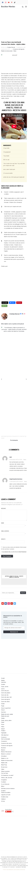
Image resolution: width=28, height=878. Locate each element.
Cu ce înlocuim (5, 784)
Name (2, 523)
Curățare (3, 782)
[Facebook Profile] (20, 314)
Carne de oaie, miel (6, 697)
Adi (10, 457)
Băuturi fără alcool (6, 751)
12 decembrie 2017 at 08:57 (16, 481)
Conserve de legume (18, 49)
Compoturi (4, 741)
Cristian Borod (11, 47)
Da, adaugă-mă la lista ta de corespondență (14, 552)
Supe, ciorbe (4, 686)
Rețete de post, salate (7, 714)
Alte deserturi (4, 735)
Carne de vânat (5, 701)
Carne (2, 688)
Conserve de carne (6, 743)
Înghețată (3, 732)
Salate (3, 718)
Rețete (3, 680)
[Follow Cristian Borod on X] (22, 314)
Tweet (5, 302)
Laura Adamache (9, 869)
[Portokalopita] (14, 327)
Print (5, 305)
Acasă (3, 678)
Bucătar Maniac (8, 6)
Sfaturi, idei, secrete (6, 777)
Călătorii (3, 799)
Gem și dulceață (5, 739)
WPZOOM (24, 867)
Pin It (19, 302)
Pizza (2, 724)
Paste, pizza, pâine (6, 720)
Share (12, 302)
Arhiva (3, 801)
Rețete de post (5, 716)
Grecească (4, 436)
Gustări (3, 684)
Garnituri (3, 712)
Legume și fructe (5, 794)
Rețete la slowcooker (7, 51)
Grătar (3, 703)
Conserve (3, 737)
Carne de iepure (5, 699)
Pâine (2, 726)
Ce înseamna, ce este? (7, 775)
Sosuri (3, 710)
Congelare (4, 779)
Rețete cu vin (4, 758)
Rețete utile (4, 762)
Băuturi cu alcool (5, 754)
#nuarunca (4, 767)
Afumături (4, 756)
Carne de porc (5, 690)
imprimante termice (15, 479)
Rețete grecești (20, 436)
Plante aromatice (5, 792)
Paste (2, 722)
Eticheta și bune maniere (8, 788)
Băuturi (3, 750)
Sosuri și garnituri (6, 708)
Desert (3, 728)
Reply (24, 459)
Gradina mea (4, 797)
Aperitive (3, 682)
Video (14, 51)
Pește (2, 706)
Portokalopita (14, 440)
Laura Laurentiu (17, 869)
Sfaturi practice (5, 771)
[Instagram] (24, 314)
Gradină (3, 790)
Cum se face (4, 773)
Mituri (2, 786)
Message (3, 508)
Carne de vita (4, 695)
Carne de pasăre (5, 692)
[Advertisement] (14, 26)
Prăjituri (11, 436)
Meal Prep (4, 765)
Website (3, 539)
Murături (3, 747)
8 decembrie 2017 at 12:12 (15, 459)
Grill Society (22, 869)
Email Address (5, 531)
